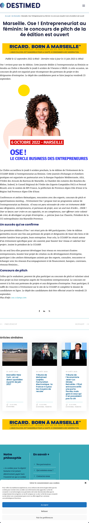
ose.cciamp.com (18, 297)
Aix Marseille (16, 16)
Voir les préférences (44, 517)
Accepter (44, 505)
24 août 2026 (42, 372)
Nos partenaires (44, 464)
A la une (13, 404)
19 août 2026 (71, 372)
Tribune (48, 407)
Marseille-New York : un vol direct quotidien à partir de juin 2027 (14, 379)
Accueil (7, 16)
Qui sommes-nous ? (45, 470)
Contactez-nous (43, 476)
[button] (85, 483)
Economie (10, 406)
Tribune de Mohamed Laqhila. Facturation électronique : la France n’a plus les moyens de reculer (44, 383)
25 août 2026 (12, 372)
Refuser (44, 511)
